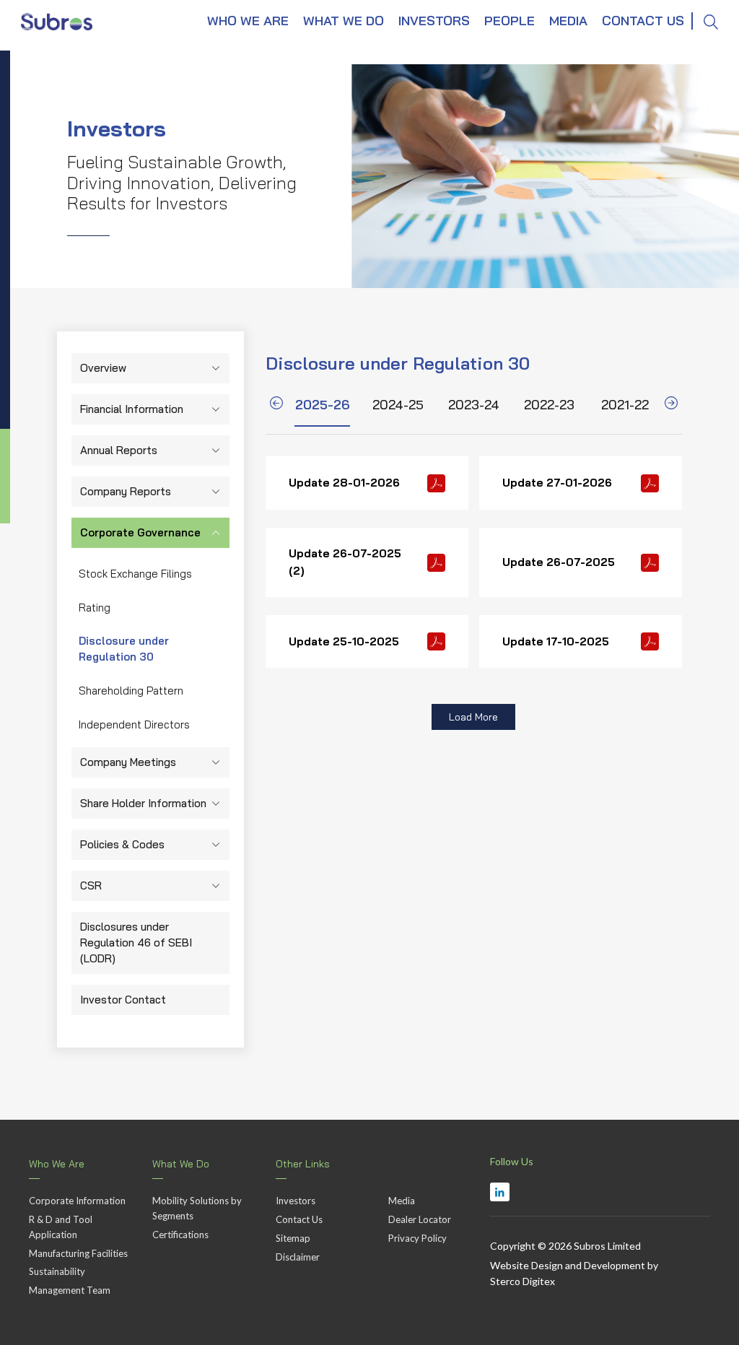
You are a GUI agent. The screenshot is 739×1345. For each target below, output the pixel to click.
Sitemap (293, 1238)
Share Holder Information (143, 803)
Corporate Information (77, 1200)
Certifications (180, 1234)
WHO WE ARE (248, 20)
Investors (295, 1200)
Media (401, 1200)
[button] (276, 406)
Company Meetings (128, 762)
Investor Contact (123, 999)
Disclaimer (298, 1257)
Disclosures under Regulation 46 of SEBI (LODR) (136, 942)
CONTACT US (643, 20)
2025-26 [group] (322, 404)
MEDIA (568, 20)
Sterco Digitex (522, 1281)
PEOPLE (509, 20)
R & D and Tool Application (60, 1227)
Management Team (69, 1290)
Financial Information (131, 409)
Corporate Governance (140, 532)
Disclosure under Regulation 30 (124, 648)
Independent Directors (134, 724)
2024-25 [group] (398, 404)
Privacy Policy (417, 1238)
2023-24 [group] (473, 404)
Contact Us (299, 1219)
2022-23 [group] (549, 404)
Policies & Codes (122, 844)
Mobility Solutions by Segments (197, 1208)
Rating (94, 607)
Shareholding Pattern (131, 690)
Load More (473, 716)
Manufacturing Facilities (78, 1253)
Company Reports (125, 491)
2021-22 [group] (625, 404)
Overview (103, 368)
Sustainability (57, 1271)
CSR (91, 885)
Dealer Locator (419, 1219)
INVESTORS (434, 20)
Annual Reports (118, 450)
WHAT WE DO (343, 20)
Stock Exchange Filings (135, 573)
